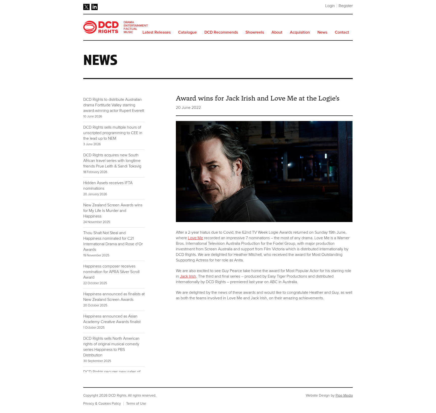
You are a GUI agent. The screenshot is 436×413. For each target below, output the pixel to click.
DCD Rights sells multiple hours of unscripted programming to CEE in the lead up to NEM (112, 135)
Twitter (86, 7)
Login (330, 5)
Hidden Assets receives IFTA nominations (107, 188)
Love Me (195, 237)
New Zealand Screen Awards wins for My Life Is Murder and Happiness (112, 213)
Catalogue (187, 32)
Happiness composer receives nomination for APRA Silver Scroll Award (111, 274)
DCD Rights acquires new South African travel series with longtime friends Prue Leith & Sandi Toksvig (112, 163)
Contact (342, 32)
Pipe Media (344, 395)
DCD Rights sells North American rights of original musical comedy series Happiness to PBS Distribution (111, 349)
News (322, 32)
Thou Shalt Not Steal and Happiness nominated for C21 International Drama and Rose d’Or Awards (113, 243)
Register (346, 5)
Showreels (255, 32)
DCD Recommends (221, 32)
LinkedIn (94, 7)
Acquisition (300, 32)
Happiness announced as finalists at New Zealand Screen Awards (114, 299)
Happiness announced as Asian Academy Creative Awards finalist (112, 322)
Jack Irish (188, 276)
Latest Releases (157, 32)
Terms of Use (136, 403)
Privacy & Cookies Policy (102, 403)
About (276, 32)
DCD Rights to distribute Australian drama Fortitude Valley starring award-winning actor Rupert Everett (113, 107)
